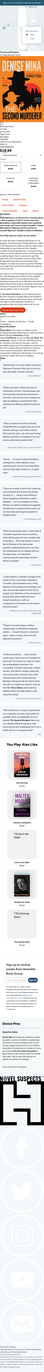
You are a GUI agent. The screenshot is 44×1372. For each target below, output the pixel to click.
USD (32, 34)
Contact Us (38, 1357)
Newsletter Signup (8, 1346)
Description (5, 214)
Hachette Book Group (9, 1349)
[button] (22, 123)
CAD (32, 38)
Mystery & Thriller (8, 316)
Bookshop (23, 205)
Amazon (5, 199)
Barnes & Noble (19, 199)
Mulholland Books (19, 1351)
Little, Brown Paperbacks (10, 141)
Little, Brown (5, 1351)
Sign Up (33, 980)
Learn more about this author (14, 1066)
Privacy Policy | (28, 1357)
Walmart (36, 210)
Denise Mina (8, 126)
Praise (2, 358)
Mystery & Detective (17, 321)
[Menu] (4, 28)
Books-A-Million (8, 205)
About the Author (8, 326)
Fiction (3, 321)
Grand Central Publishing (30, 1349)
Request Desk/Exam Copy (12, 310)
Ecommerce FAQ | (6, 1357)
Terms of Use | (18, 1357)
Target (25, 210)
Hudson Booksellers (9, 210)
